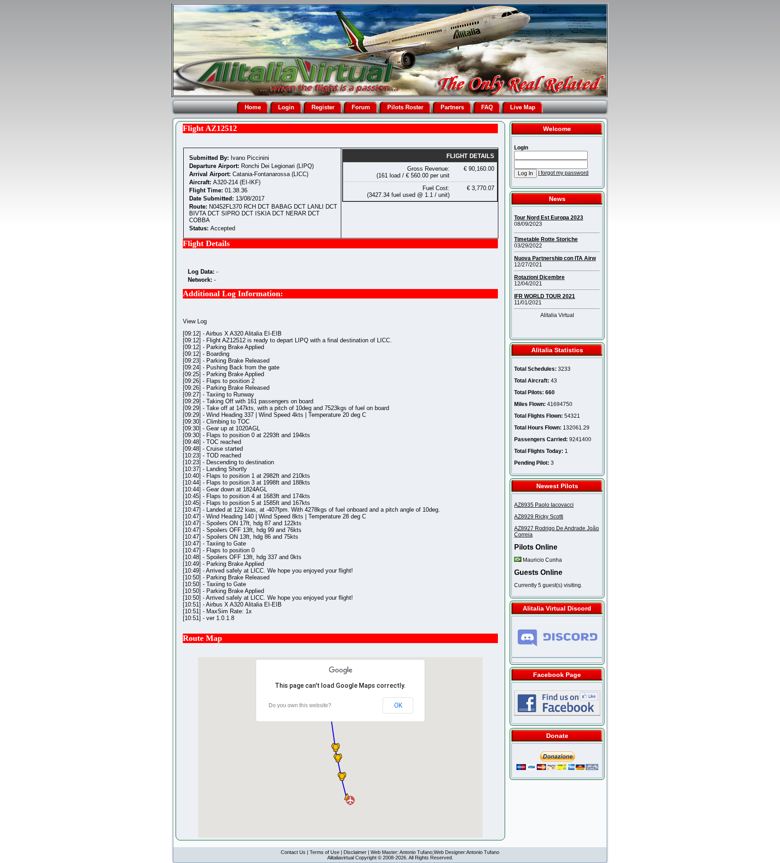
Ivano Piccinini (250, 157)
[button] (335, 747)
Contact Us (293, 852)
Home (253, 107)
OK (398, 705)
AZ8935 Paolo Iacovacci (544, 505)
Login (286, 107)
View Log (195, 321)
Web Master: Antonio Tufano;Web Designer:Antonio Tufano (435, 852)
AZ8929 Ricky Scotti (538, 516)
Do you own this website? (300, 705)
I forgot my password (563, 173)
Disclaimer (355, 852)
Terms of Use (324, 852)
